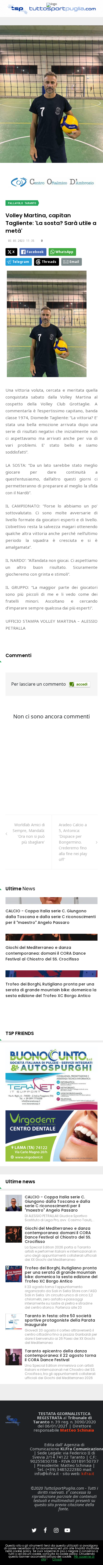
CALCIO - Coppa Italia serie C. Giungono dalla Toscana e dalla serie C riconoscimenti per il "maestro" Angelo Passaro (50, 916)
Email (74, 261)
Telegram (20, 261)
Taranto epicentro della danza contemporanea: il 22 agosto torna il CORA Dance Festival (60, 1355)
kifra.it (87, 1473)
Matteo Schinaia (77, 1430)
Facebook (35, 251)
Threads (49, 261)
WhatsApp (64, 251)
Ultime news (20, 1181)
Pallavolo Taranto (22, 203)
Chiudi (57, 1559)
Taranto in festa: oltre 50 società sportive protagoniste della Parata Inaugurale (60, 1320)
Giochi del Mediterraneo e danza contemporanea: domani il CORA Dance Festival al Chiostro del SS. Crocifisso (45, 953)
